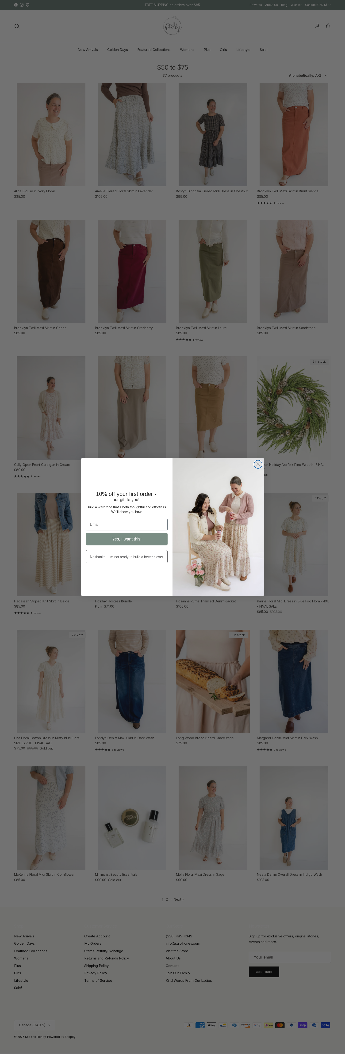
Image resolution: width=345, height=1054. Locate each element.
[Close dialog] (258, 464)
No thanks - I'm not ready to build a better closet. (127, 557)
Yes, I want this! (127, 539)
